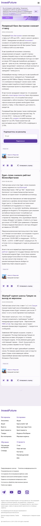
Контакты (20, 452)
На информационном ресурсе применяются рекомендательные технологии (13, 511)
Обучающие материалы (5, 446)
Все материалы (6, 436)
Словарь (4, 451)
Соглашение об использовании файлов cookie (14, 474)
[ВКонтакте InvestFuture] (19, 492)
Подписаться (20, 141)
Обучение (5, 442)
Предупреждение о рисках (8, 468)
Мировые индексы (23, 436)
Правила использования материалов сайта (13, 479)
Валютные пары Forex (24, 427)
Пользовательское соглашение (10, 471)
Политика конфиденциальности (27, 468)
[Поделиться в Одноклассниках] (7, 165)
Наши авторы (21, 448)
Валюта (3, 427)
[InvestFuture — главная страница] (9, 3)
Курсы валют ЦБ (22, 424)
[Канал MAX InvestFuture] (27, 492)
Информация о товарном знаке (31, 515)
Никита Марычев (13, 155)
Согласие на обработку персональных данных (14, 482)
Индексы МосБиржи (23, 433)
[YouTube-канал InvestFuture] (11, 492)
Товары (3, 433)
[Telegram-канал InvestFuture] (4, 492)
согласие (24, 10)
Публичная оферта (6, 485)
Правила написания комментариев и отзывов (14, 476)
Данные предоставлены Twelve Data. (10, 516)
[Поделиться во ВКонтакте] (11, 165)
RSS (18, 458)
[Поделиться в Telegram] (3, 165)
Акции (3, 424)
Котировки (21, 417)
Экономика (5, 421)
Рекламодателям (23, 455)
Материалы (5, 417)
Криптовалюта (6, 430)
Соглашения (12, 13)
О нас (19, 445)
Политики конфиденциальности (12, 14)
